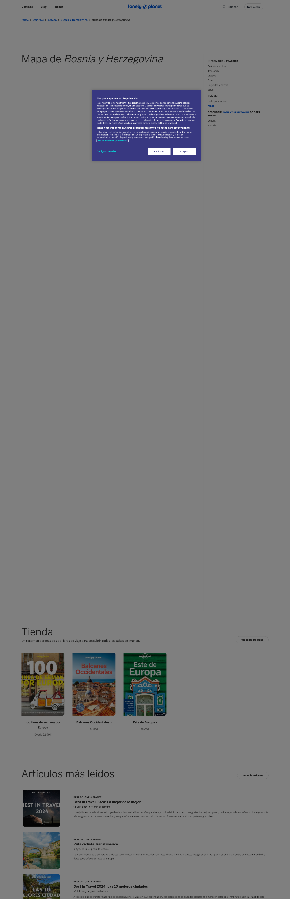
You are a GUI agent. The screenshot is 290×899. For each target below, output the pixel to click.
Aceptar (184, 151)
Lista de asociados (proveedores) (112, 140)
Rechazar (159, 151)
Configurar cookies (106, 151)
